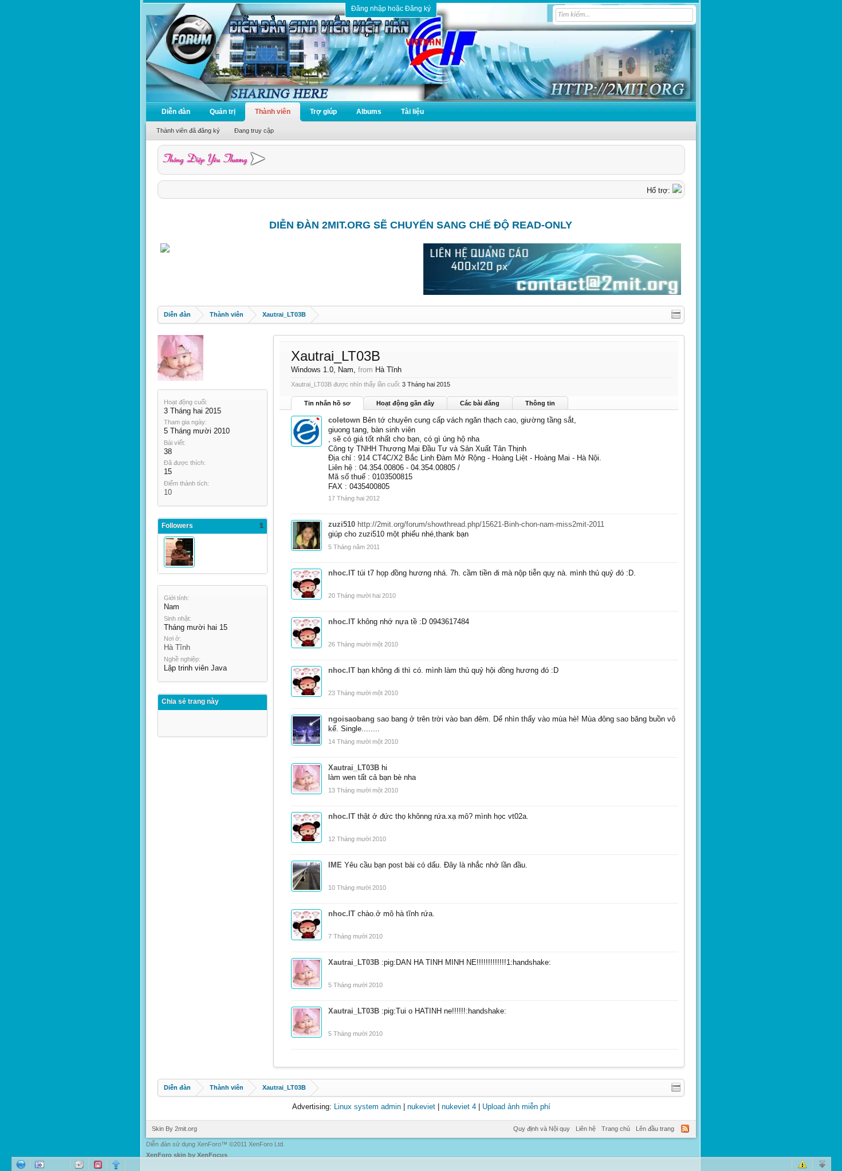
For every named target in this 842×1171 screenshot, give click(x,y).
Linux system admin (367, 1106)
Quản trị (222, 112)
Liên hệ (586, 1128)
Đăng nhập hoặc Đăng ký (391, 9)
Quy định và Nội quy (541, 1128)
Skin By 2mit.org (174, 1128)
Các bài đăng (479, 403)
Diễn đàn (176, 112)
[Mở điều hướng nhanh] (675, 314)
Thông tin (540, 403)
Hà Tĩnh (177, 647)
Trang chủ (615, 1128)
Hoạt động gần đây (405, 403)
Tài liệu (412, 112)
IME (335, 865)
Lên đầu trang (655, 1128)
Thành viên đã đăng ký (188, 130)
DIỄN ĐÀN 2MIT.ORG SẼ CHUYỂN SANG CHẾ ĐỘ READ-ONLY (420, 225)
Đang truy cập (254, 130)
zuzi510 (341, 524)
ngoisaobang (351, 719)
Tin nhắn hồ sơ (327, 403)
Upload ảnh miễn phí (516, 1106)
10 (168, 492)
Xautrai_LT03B (353, 767)
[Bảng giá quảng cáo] (552, 292)
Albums (368, 112)
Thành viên (272, 112)
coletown (344, 420)
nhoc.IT (341, 573)
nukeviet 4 (459, 1106)
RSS (685, 1129)
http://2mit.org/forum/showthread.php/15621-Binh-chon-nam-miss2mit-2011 (480, 524)
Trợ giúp (323, 112)
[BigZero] (179, 552)
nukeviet (421, 1106)
